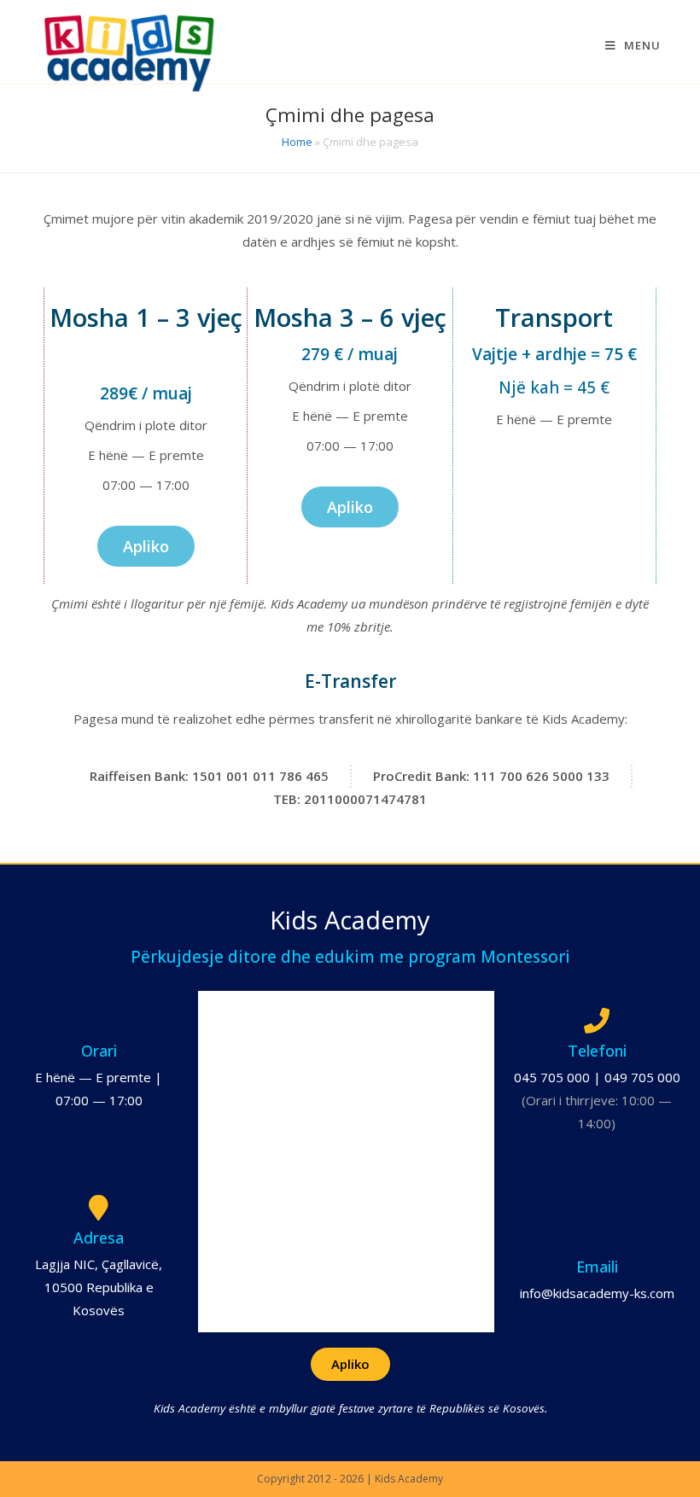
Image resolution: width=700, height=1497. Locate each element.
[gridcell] (145, 373)
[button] (146, 546)
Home (297, 141)
